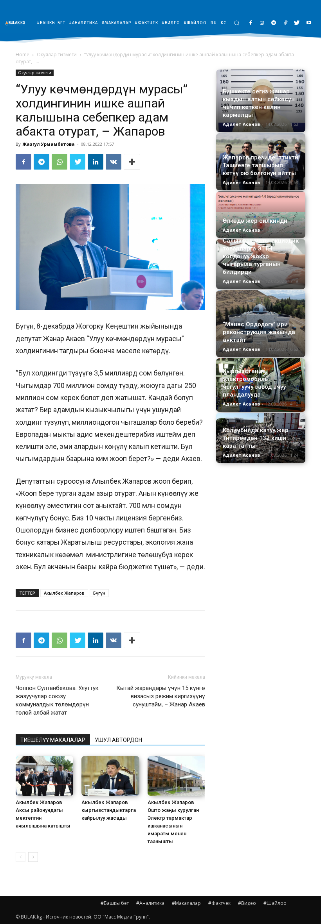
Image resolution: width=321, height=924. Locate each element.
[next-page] (33, 857)
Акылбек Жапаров (64, 593)
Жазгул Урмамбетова (49, 144)
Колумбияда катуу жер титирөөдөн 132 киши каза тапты (256, 438)
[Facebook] (250, 23)
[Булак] (17, 23)
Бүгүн (99, 593)
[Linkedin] (95, 162)
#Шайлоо (275, 903)
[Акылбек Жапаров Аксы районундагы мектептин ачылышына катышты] (44, 775)
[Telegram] (274, 23)
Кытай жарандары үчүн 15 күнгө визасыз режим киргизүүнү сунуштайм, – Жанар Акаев (160, 696)
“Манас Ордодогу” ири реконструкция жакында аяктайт (259, 332)
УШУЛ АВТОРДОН (118, 740)
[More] (132, 162)
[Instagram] (262, 23)
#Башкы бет (115, 903)
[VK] (113, 162)
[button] (236, 22)
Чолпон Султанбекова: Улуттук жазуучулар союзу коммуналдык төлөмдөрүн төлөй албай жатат (57, 700)
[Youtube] (309, 23)
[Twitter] (297, 23)
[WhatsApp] (59, 162)
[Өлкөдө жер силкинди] (260, 214)
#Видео (247, 903)
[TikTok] (285, 23)
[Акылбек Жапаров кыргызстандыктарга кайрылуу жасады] (110, 775)
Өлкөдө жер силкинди (255, 220)
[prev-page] (20, 857)
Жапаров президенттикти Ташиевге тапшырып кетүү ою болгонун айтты (260, 165)
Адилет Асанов (241, 124)
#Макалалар (186, 903)
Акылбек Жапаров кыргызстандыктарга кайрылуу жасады (108, 810)
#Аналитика (150, 903)
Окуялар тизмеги (57, 54)
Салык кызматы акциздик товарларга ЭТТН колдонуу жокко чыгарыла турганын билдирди (261, 256)
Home (22, 54)
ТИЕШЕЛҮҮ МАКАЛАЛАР (52, 740)
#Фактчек (219, 903)
